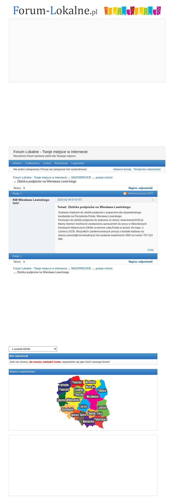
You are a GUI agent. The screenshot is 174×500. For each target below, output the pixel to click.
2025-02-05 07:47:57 (70, 199)
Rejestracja (61, 163)
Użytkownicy (32, 163)
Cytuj (150, 249)
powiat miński (104, 177)
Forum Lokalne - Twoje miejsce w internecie (50, 152)
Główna (17, 163)
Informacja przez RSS (140, 193)
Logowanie (77, 163)
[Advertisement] (87, 51)
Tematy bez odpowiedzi (147, 169)
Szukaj (47, 163)
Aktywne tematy (122, 169)
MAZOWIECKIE (81, 177)
